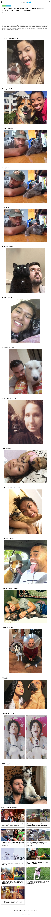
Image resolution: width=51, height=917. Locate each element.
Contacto (16, 910)
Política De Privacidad (24, 910)
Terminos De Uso (33, 910)
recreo (25, 2)
